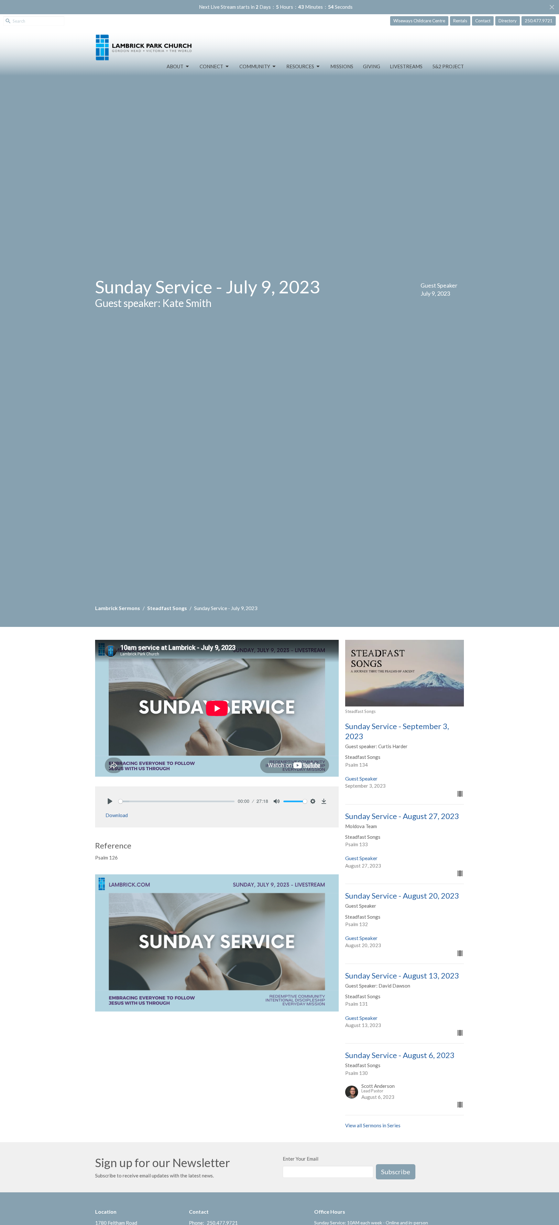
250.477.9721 (539, 20)
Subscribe (395, 1172)
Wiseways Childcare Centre (419, 20)
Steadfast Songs (167, 608)
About (175, 66)
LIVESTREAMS (406, 66)
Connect (211, 66)
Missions (341, 66)
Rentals (460, 20)
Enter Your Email (300, 1159)
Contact (482, 20)
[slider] (176, 801)
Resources (300, 66)
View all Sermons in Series (372, 1125)
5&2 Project (448, 66)
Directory (508, 20)
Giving (371, 66)
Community (254, 66)
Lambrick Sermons (117, 608)
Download (116, 815)
